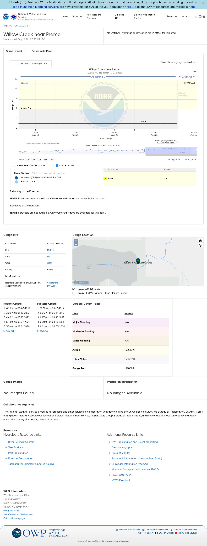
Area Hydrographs (122, 447)
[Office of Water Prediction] (45, 533)
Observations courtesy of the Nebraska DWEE (42, 143)
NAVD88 (129, 313)
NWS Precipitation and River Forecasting (135, 442)
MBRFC (8, 25)
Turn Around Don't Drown (156, 529)
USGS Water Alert (121, 475)
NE (48, 256)
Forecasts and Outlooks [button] (94, 17)
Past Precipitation (18, 453)
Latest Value (79, 359)
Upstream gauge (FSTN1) (32, 63)
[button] (203, 3)
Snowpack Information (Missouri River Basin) (137, 458)
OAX (17, 25)
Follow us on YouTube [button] (187, 533)
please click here (48, 419)
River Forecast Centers (21, 442)
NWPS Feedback (121, 480)
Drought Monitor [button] (121, 453)
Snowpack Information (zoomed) (130, 464)
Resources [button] (172, 16)
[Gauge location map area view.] (200, 245)
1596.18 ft (130, 350)
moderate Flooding (83, 331)
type (75, 313)
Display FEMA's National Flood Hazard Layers (101, 293)
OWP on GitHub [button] (165, 533)
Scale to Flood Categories (31, 165)
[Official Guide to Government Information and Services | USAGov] (17, 533)
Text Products (15, 447)
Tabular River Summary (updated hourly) (31, 464)
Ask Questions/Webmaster (18, 514)
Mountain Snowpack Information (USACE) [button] (135, 469)
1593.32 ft (130, 359)
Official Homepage (14, 518)
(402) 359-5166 (11, 510)
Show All (8, 331)
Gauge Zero (79, 368)
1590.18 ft (130, 368)
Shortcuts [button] (77, 16)
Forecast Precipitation (20, 458)
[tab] (14, 51)
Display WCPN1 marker (88, 289)
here (128, 7)
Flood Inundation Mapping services (35, 7)
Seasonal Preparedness (129, 529)
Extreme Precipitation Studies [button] (144, 17)
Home (65, 16)
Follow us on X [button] (146, 533)
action (76, 350)
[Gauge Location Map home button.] (200, 240)
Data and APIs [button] (119, 17)
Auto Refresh (66, 165)
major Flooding (81, 322)
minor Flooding (81, 340)
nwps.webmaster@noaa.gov (118, 541)
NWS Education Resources (185, 529)
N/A (127, 322)
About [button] (185, 16)
